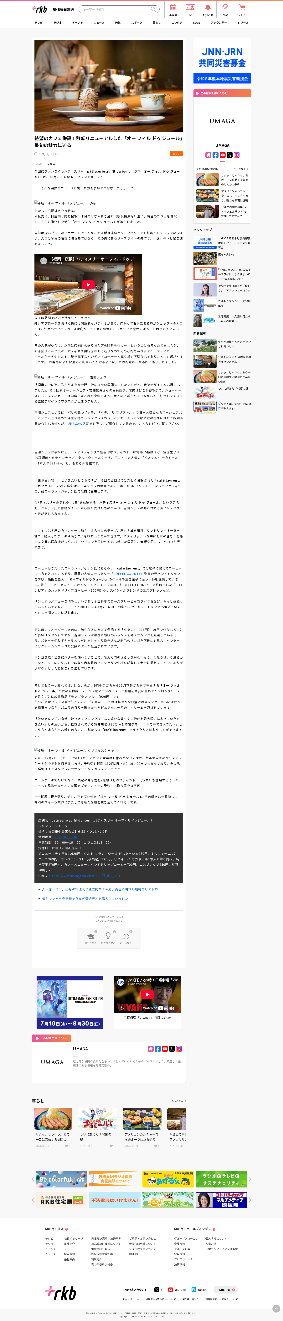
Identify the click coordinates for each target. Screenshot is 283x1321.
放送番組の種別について (106, 1244)
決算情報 (179, 1264)
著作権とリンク (191, 1299)
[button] (33, 1179)
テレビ (39, 22)
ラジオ (58, 22)
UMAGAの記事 (78, 423)
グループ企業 (182, 1249)
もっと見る (177, 1100)
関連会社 (134, 1254)
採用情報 (69, 1254)
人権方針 (210, 1244)
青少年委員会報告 (102, 1264)
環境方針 (96, 1259)
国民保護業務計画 (102, 1254)
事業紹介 (69, 1244)
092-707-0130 (66, 836)
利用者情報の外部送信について (221, 1299)
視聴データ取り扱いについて (161, 1299)
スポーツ (136, 22)
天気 (118, 22)
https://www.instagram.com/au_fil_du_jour (84, 875)
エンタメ (177, 22)
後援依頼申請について (142, 1244)
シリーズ (243, 22)
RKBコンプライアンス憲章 (221, 1249)
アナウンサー (219, 22)
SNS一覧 (224, 1290)
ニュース (99, 22)
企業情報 (179, 1244)
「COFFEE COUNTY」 (127, 573)
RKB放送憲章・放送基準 (106, 1238)
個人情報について (216, 1238)
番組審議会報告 (100, 1249)
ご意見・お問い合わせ (142, 1238)
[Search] (153, 9)
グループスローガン (186, 1238)
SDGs (196, 22)
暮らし (157, 22)
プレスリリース (183, 1259)
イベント (77, 22)
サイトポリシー (131, 1299)
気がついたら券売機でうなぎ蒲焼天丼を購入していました (85, 898)
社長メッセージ (73, 1238)
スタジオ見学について (142, 1249)
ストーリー (71, 1249)
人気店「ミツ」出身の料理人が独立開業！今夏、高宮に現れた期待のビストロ (100, 889)
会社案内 (69, 1259)
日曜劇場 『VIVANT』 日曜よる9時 (147, 1017)
